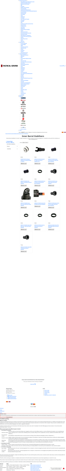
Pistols (22, 49)
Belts (22, 57)
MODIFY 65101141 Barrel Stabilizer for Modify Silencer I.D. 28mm (26, 160)
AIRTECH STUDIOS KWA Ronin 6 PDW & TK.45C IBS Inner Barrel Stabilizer (39, 182)
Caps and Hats (23, 60)
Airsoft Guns (21, 42)
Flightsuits (23, 68)
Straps (22, 90)
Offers (20, 130)
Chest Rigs (23, 63)
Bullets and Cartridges (25, 7)
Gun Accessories (24, 72)
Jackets (22, 75)
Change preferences (9, 417)
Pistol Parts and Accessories (26, 32)
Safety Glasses (23, 85)
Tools (22, 39)
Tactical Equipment (22, 53)
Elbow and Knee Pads (25, 64)
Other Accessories (24, 31)
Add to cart (24, 163)
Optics (22, 30)
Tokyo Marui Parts (24, 38)
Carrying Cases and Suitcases (26, 61)
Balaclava (22, 56)
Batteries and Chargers (25, 4)
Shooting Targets (24, 34)
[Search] (63, 65)
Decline (4, 417)
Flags (22, 15)
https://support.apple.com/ (35, 470)
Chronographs (23, 8)
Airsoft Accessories (22, 0)
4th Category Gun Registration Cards (27, 1)
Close (1, 409)
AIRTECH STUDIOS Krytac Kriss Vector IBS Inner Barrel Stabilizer (26, 204)
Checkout (1, 408)
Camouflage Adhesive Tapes (26, 58)
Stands (22, 37)
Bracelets (22, 6)
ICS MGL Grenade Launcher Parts (27, 23)
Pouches (22, 81)
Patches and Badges (24, 80)
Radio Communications (25, 83)
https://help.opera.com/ (34, 468)
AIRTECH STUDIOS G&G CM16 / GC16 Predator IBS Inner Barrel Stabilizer (53, 204)
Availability (9, 148)
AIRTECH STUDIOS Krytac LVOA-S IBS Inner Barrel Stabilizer (52, 182)
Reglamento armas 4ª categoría (50, 394)
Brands (20, 96)
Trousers (22, 94)
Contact (45, 393)
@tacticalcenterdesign (12, 398)
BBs (21, 5)
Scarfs (22, 87)
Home (6, 133)
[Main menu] (17, 65)
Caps (22, 59)
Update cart (2, 411)
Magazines (23, 28)
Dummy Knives (23, 12)
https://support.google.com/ (35, 465)
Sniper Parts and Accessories (26, 36)
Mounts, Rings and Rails (25, 29)
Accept (1, 417)
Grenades (22, 20)
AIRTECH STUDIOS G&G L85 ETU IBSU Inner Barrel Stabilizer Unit (39, 160)
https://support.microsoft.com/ (36, 467)
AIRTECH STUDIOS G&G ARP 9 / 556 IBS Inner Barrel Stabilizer (26, 248)
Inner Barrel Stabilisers (24, 133)
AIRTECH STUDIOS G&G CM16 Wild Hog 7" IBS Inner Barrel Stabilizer (26, 226)
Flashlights (23, 16)
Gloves (22, 71)
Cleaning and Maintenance (26, 9)
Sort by (21, 142)
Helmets (22, 21)
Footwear (22, 70)
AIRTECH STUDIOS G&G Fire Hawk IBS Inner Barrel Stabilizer (39, 226)
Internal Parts (23, 24)
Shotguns (22, 50)
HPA (21, 22)
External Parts (23, 13)
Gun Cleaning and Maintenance (26, 73)
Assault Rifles (23, 44)
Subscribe (32, 384)
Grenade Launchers (24, 46)
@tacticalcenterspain (12, 397)
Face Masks (23, 14)
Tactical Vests (23, 93)
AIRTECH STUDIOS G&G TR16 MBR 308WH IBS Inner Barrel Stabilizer (53, 226)
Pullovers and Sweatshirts (25, 82)
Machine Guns (23, 48)
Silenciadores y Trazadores (26, 35)
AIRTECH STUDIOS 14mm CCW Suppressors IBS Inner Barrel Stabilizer (53, 160)
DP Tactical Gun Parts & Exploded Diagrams (29, 11)
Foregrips (22, 17)
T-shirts (22, 91)
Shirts (22, 88)
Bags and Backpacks (24, 54)
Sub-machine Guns (24, 52)
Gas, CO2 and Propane (25, 19)
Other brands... (23, 129)
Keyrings (22, 76)
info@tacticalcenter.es (12, 396)
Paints (22, 79)
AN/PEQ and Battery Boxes (26, 2)
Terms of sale (46, 390)
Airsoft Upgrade (24, 43)
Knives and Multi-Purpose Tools (26, 78)
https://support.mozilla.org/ (35, 466)
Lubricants (23, 27)
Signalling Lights (24, 89)
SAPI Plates (23, 86)
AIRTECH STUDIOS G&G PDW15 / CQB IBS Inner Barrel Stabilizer (26, 182)
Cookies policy (47, 392)
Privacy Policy (46, 391)
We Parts (22, 41)
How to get (10, 395)
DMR (22, 45)
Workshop (21, 95)
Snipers (22, 51)
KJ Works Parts (23, 26)
